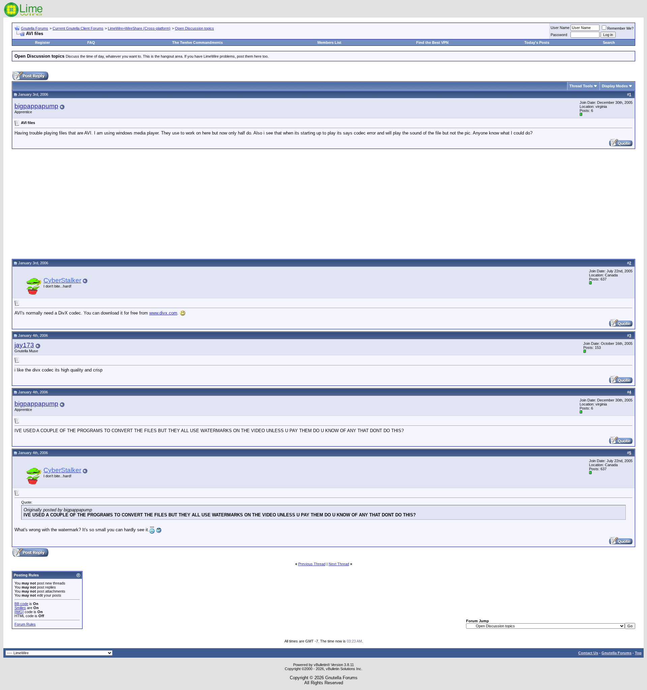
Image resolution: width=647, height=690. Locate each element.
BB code (21, 604)
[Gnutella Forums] (23, 16)
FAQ (91, 42)
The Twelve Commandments (197, 42)
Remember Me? (620, 28)
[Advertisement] (323, 203)
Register (42, 42)
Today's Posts (536, 42)
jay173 (24, 345)
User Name (560, 28)
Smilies (20, 608)
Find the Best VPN (432, 42)
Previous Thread (312, 564)
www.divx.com (163, 313)
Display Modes (615, 86)
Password (559, 35)
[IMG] (19, 612)
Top (638, 653)
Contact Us (588, 653)
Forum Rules (25, 624)
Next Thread (339, 564)
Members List (329, 42)
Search (609, 42)
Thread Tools (581, 86)
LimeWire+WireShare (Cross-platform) (139, 28)
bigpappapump (36, 106)
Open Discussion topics (194, 28)
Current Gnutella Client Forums (78, 28)
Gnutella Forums (34, 28)
